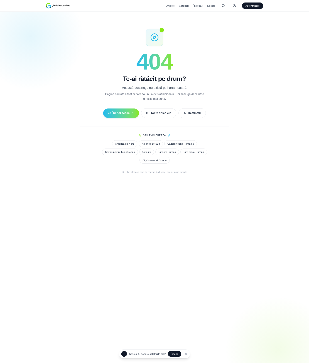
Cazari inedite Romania (180, 143)
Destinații (194, 113)
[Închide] (185, 354)
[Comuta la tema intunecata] (234, 6)
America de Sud (151, 143)
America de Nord (124, 143)
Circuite (146, 151)
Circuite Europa (167, 151)
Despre (211, 5)
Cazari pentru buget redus (120, 151)
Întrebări (198, 5)
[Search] (223, 6)
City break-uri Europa (155, 160)
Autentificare (253, 5)
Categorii (184, 5)
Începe (174, 354)
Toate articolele (161, 113)
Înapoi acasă (121, 113)
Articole (170, 5)
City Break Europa (193, 151)
